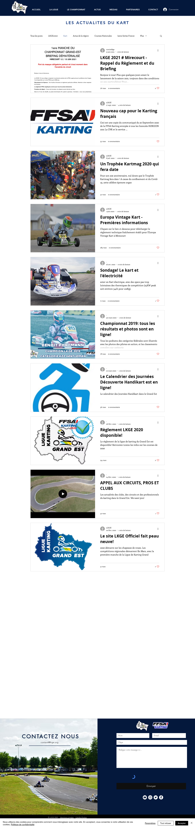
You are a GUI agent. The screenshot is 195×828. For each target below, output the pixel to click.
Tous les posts (36, 35)
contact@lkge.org (49, 742)
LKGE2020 (53, 35)
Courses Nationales (103, 35)
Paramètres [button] (150, 823)
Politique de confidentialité (22, 824)
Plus (142, 35)
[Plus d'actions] (159, 50)
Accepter (182, 823)
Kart (65, 35)
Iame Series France (125, 35)
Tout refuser (165, 823)
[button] (161, 36)
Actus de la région (81, 35)
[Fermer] (191, 823)
